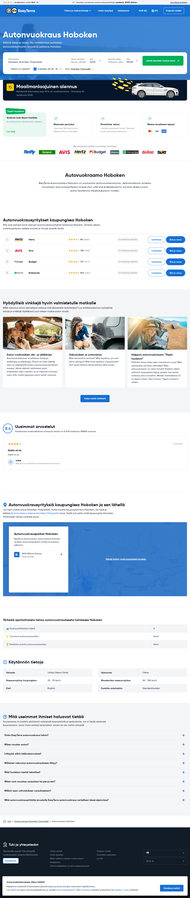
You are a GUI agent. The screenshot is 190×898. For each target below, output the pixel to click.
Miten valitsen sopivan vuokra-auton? (67, 858)
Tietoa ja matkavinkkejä (76, 10)
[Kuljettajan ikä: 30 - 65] (35, 69)
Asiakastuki (123, 10)
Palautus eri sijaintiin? (20, 69)
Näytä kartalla (28, 556)
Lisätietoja (157, 239)
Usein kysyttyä (105, 10)
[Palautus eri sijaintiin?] (8, 69)
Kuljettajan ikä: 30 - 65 (48, 69)
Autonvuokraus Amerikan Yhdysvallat (31, 821)
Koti (9, 821)
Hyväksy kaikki (172, 888)
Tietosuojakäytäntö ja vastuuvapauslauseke (70, 866)
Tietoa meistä (56, 851)
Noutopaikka (13, 59)
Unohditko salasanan (106, 855)
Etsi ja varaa (176, 239)
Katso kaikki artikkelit (95, 398)
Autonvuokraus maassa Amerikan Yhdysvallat (35, 513)
